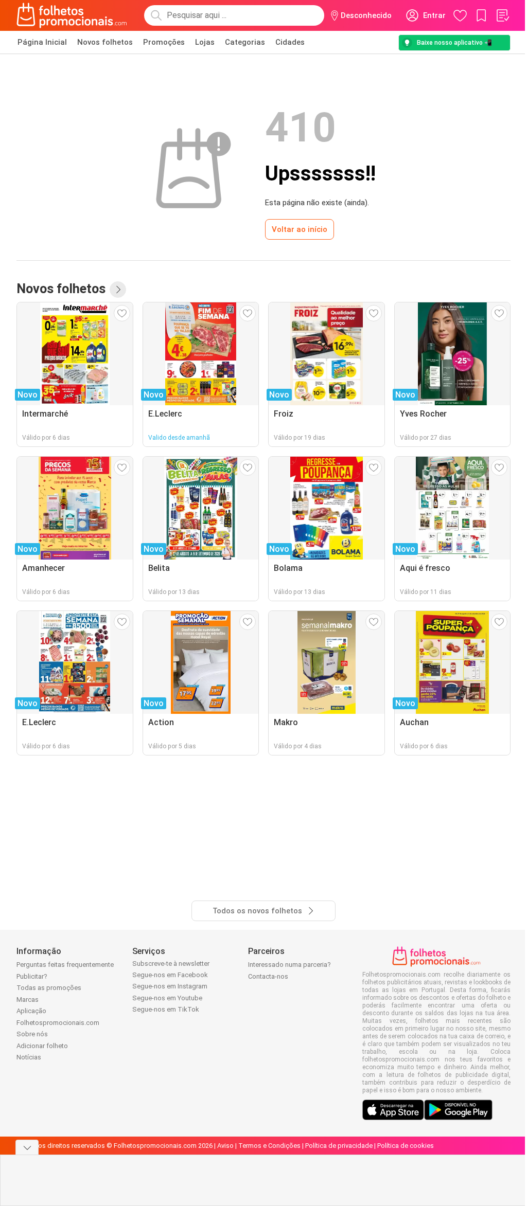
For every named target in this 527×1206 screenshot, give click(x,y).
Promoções (164, 42)
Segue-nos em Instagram (169, 986)
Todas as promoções (48, 988)
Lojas (205, 42)
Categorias (245, 42)
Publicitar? (31, 976)
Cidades (290, 42)
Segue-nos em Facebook (170, 975)
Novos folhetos (105, 42)
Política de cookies (405, 1145)
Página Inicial (42, 42)
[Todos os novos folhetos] (118, 289)
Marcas (27, 999)
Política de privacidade (339, 1145)
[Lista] (502, 15)
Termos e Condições (269, 1145)
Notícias (28, 1057)
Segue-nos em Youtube (167, 998)
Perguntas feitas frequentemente (65, 964)
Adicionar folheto (42, 1046)
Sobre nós (32, 1034)
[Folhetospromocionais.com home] (71, 15)
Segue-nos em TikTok (165, 1009)
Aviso (225, 1145)
